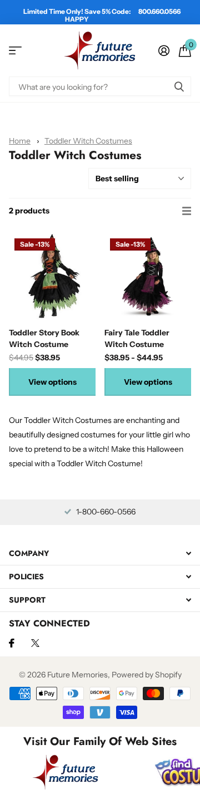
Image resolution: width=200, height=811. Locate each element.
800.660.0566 (159, 11)
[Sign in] (163, 50)
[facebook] (11, 643)
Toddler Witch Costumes (88, 141)
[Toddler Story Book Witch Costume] (52, 276)
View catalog (15, 50)
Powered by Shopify (147, 675)
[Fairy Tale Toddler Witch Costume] (147, 276)
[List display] (186, 211)
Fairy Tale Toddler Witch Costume (136, 338)
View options (52, 382)
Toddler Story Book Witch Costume (44, 338)
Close (100, 553)
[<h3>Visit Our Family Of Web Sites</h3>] (65, 772)
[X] (35, 643)
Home (20, 141)
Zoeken (179, 86)
